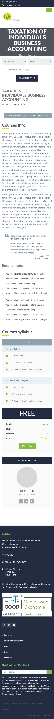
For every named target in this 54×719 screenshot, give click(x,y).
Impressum (9, 635)
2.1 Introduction (18, 388)
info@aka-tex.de (12, 555)
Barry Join (27, 491)
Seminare (8, 658)
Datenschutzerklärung (13, 641)
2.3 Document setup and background (27, 401)
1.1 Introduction (18, 356)
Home (22, 55)
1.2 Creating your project (21, 363)
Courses (31, 55)
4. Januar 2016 (18, 105)
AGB (6, 647)
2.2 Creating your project (21, 394)
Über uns (8, 652)
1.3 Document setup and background (27, 370)
